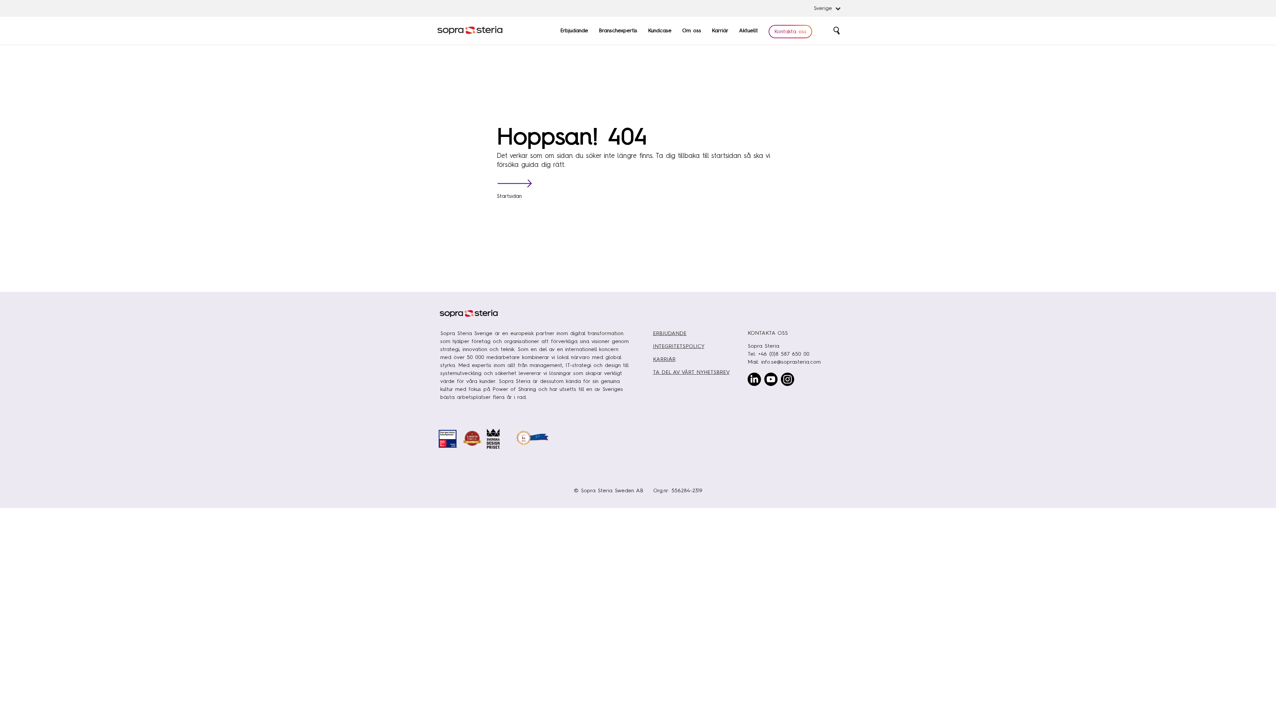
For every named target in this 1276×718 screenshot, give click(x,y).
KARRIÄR (664, 359)
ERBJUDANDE (670, 333)
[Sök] (837, 31)
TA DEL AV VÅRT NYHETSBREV (691, 372)
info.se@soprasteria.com (791, 362)
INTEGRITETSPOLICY (678, 346)
